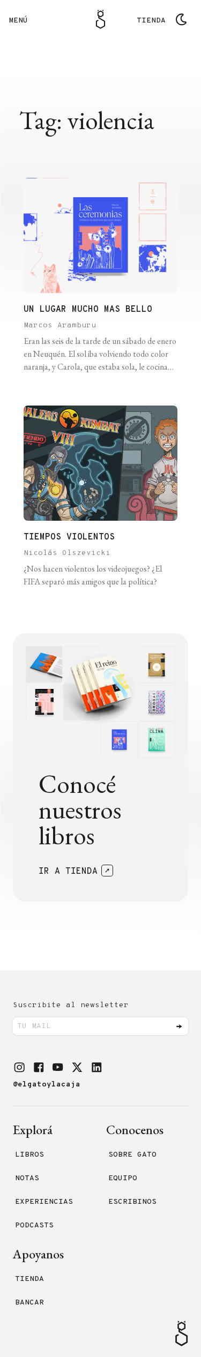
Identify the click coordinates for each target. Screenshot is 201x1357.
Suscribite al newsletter (71, 1005)
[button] (19, 1067)
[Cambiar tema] (181, 19)
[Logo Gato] (100, 19)
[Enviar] (179, 1026)
